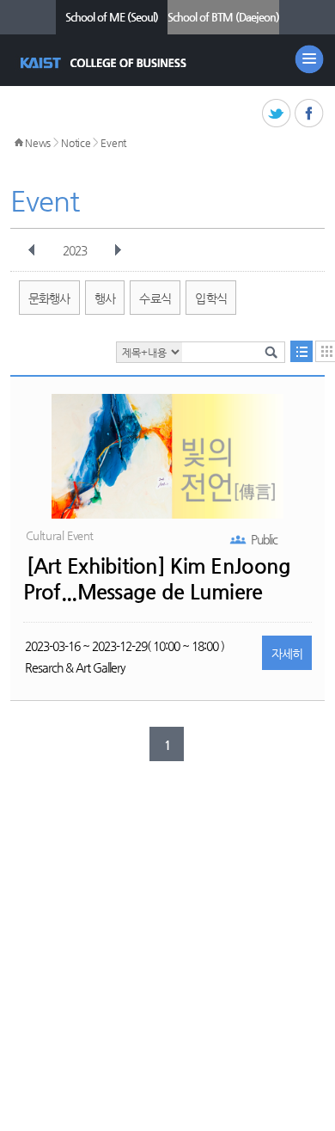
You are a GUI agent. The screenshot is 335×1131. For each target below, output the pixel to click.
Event (113, 143)
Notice (75, 143)
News (38, 143)
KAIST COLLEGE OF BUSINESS (105, 63)
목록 (301, 351)
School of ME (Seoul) (111, 16)
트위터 (277, 114)
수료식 (155, 298)
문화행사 (49, 298)
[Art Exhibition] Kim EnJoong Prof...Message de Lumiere (157, 579)
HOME (19, 142)
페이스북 (310, 114)
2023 (75, 250)
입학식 (211, 298)
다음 (117, 250)
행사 (105, 298)
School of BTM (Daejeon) (223, 16)
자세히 (287, 654)
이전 (31, 250)
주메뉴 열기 (309, 59)
